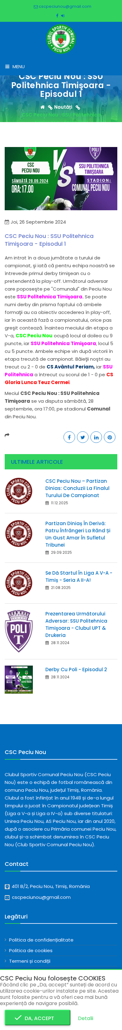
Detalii (85, 1018)
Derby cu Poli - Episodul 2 (76, 669)
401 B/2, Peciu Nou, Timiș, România (51, 886)
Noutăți (63, 106)
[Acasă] (47, 106)
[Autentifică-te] (62, 16)
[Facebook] (57, 16)
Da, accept (37, 1018)
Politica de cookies (31, 950)
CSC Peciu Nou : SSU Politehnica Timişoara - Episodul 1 (49, 240)
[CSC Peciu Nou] (61, 38)
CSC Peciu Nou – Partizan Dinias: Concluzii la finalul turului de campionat (77, 488)
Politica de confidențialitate (41, 940)
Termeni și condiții (29, 961)
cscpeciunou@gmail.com (64, 6)
